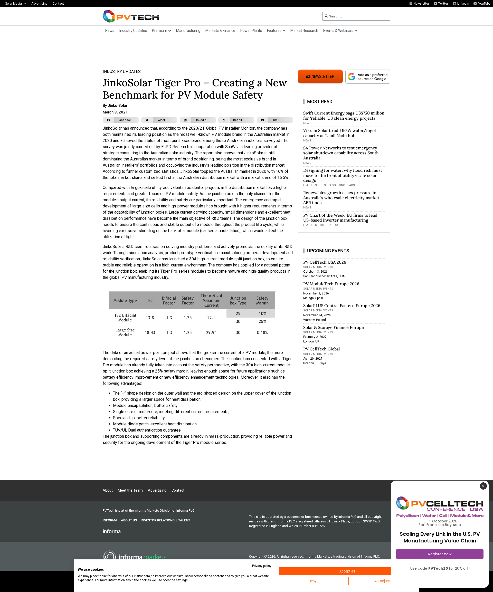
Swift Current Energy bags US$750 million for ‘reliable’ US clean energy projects (343, 115)
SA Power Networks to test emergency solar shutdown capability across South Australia (341, 152)
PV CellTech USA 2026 (324, 262)
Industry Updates (122, 71)
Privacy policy (261, 566)
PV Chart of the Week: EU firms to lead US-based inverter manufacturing (340, 218)
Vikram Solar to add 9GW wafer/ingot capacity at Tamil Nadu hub (339, 133)
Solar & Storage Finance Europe (333, 327)
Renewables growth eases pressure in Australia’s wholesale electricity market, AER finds (341, 197)
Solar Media (13, 3)
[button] (121, 120)
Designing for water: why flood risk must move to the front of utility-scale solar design (342, 175)
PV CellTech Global (321, 348)
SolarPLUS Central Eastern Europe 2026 (341, 305)
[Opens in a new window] (112, 531)
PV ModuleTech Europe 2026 (331, 283)
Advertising (39, 3)
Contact (58, 3)
